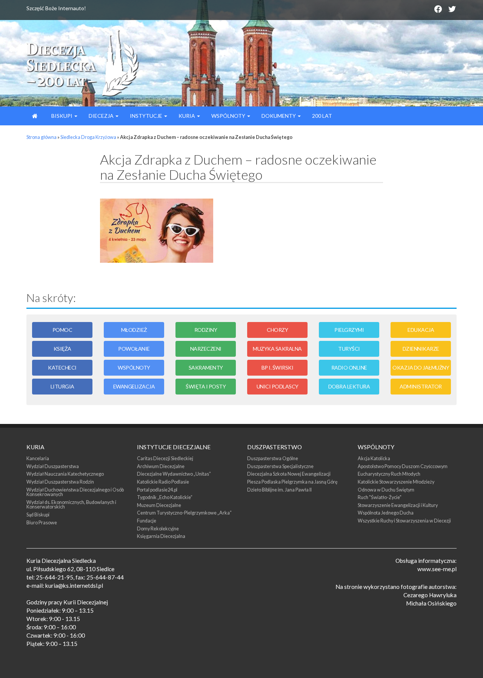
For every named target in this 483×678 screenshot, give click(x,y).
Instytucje (146, 115)
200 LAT (322, 115)
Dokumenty (279, 115)
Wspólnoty (228, 115)
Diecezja (102, 115)
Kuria (187, 115)
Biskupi (62, 115)
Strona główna (41, 137)
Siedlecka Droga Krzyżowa (88, 137)
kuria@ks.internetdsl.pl (74, 585)
